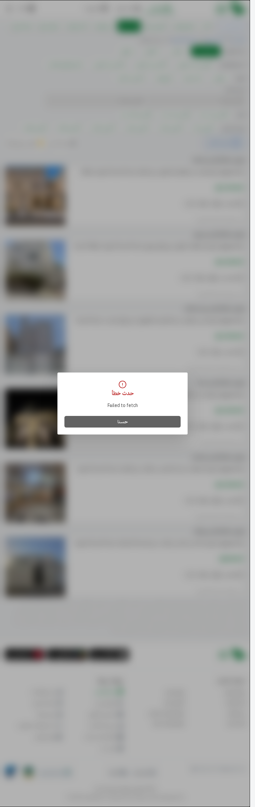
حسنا (123, 421)
